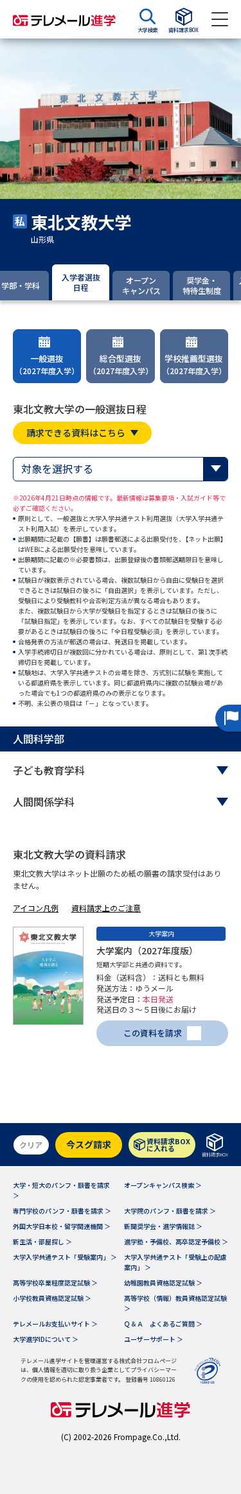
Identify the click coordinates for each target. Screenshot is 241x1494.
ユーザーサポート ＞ (153, 1339)
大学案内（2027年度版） (147, 950)
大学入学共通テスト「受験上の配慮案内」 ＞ (175, 1262)
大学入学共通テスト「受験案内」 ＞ (65, 1257)
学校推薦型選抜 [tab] (194, 364)
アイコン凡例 (35, 907)
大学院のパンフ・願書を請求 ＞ (170, 1210)
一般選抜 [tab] (47, 364)
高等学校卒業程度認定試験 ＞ (55, 1282)
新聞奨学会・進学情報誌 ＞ (163, 1226)
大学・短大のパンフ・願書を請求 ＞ (61, 1190)
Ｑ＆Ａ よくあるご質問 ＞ (163, 1323)
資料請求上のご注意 (106, 907)
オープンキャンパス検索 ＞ (163, 1185)
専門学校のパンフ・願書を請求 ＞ (62, 1210)
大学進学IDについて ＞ (45, 1339)
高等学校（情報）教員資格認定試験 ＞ (175, 1303)
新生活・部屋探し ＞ (42, 1241)
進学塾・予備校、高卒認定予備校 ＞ (176, 1241)
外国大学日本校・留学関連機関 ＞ (62, 1226)
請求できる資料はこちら (75, 432)
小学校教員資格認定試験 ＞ (52, 1298)
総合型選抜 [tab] (121, 364)
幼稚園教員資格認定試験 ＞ (163, 1282)
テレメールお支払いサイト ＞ (55, 1323)
